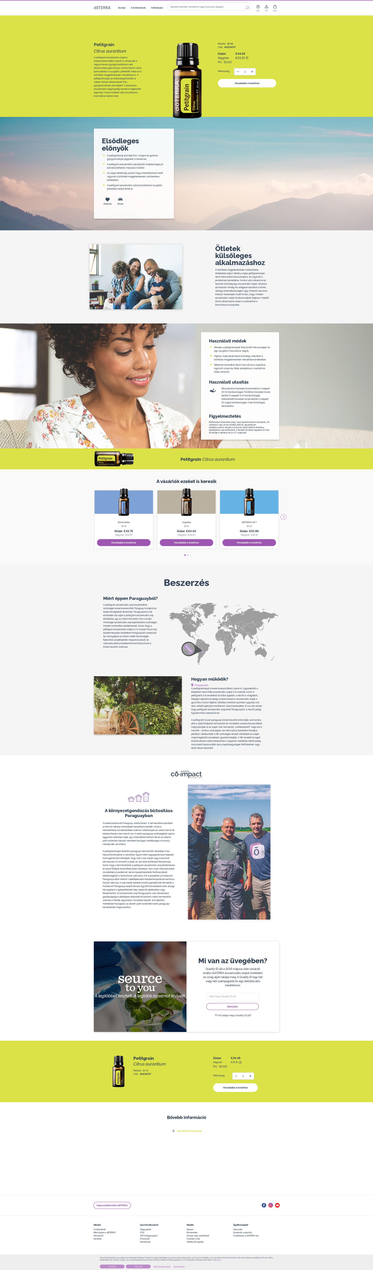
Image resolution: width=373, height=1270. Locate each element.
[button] (185, 555)
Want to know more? (162, 1267)
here (219, 1260)
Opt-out (138, 1266)
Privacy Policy (179, 1267)
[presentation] (283, 517)
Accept (112, 1266)
